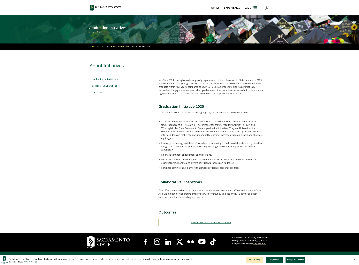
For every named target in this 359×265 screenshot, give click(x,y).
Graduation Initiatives (120, 46)
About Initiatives (143, 46)
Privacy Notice (30, 262)
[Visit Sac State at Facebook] (145, 241)
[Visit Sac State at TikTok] (213, 241)
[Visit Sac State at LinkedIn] (168, 241)
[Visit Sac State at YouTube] (202, 241)
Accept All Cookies (295, 260)
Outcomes (97, 92)
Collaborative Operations (104, 85)
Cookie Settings (255, 260)
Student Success (97, 46)
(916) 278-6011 (259, 243)
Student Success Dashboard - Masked (211, 222)
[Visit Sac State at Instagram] (157, 241)
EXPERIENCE (232, 8)
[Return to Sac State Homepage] (121, 8)
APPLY (215, 8)
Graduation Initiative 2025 (105, 79)
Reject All (274, 260)
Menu (261, 8)
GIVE (248, 8)
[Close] (354, 260)
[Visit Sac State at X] (179, 241)
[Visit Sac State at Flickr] (190, 241)
